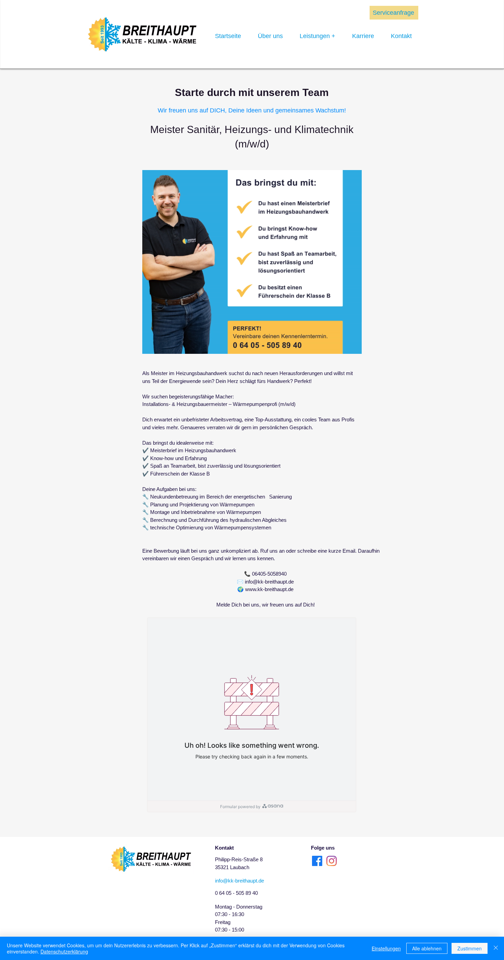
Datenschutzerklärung (64, 951)
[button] (353, 346)
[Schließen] (496, 948)
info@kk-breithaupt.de (269, 582)
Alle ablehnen (427, 948)
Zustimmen (469, 948)
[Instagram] (331, 861)
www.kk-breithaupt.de (269, 589)
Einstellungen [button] (386, 948)
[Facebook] (317, 861)
